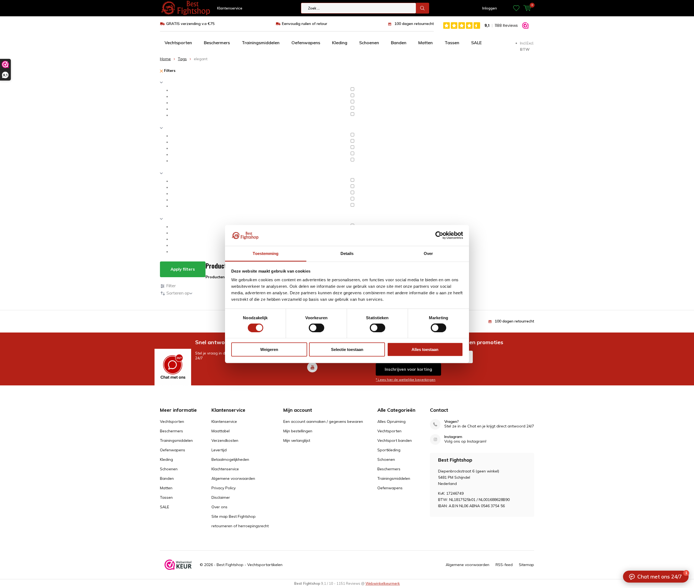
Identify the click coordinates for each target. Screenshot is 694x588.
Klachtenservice (225, 468)
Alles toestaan (425, 349)
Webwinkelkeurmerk (382, 583)
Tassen (452, 42)
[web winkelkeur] (178, 565)
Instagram (453, 436)
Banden (398, 42)
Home (165, 58)
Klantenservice (229, 8)
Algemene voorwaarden (233, 478)
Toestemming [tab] (265, 253)
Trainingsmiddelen (260, 42)
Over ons (219, 506)
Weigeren (269, 349)
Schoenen (369, 42)
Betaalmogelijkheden (230, 459)
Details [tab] (347, 253)
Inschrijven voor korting (408, 369)
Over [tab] (428, 253)
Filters (169, 70)
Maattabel (220, 431)
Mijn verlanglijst (296, 440)
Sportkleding (388, 450)
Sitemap (526, 564)
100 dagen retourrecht (414, 23)
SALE (476, 42)
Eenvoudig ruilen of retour (304, 23)
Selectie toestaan (347, 349)
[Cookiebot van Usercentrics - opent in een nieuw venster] (439, 235)
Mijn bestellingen (297, 431)
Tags (182, 58)
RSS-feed (504, 564)
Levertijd (219, 450)
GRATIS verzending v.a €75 (190, 23)
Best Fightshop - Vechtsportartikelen (249, 564)
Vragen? (451, 421)
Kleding (339, 42)
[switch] (316, 327)
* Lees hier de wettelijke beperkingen (405, 380)
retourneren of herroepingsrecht (240, 525)
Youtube (312, 367)
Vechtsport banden (394, 440)
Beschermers (217, 42)
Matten (425, 42)
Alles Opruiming (391, 421)
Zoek (422, 8)
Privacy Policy (223, 487)
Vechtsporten (178, 42)
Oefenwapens (305, 42)
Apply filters (183, 269)
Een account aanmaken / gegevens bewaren (323, 421)
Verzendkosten (224, 440)
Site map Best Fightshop (233, 516)
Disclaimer (220, 497)
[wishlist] (516, 8)
